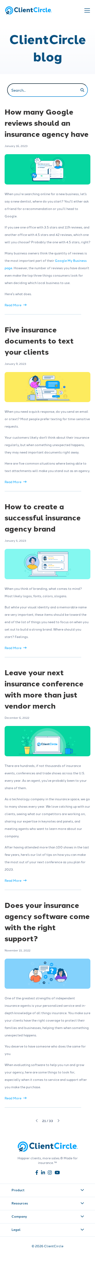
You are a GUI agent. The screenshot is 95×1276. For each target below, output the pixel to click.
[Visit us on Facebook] (36, 1173)
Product (18, 1190)
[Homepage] (28, 10)
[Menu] (86, 10)
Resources (20, 1203)
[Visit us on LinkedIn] (43, 1173)
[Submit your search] (82, 90)
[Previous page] (37, 1120)
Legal (16, 1229)
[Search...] (47, 90)
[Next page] (58, 1120)
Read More (13, 305)
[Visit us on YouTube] (57, 1173)
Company (19, 1216)
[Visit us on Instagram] (50, 1173)
